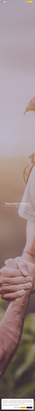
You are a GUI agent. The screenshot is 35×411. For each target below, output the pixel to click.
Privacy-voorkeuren (17, 407)
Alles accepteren (23, 407)
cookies (9, 400)
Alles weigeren (29, 407)
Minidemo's (30, 1)
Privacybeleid (8, 403)
